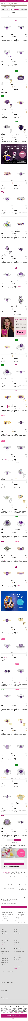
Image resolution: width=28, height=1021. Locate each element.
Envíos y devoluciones (7, 912)
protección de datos (7, 872)
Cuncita (16, 940)
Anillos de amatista (5, 958)
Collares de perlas (5, 938)
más (2, 944)
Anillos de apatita (5, 962)
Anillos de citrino (4, 964)
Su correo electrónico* (9, 861)
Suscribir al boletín (14, 864)
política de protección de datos (17, 1012)
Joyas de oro (3, 942)
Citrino (15, 936)
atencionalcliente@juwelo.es (9, 903)
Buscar (26, 6)
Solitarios (16, 959)
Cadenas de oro (4, 936)
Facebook (2, 1002)
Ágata (15, 929)
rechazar (10, 1010)
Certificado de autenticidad (7, 914)
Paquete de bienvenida (21, 922)
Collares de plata (4, 940)
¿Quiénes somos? (21, 912)
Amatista (16, 931)
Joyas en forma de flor (19, 964)
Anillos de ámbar (4, 960)
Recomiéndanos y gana (20, 920)
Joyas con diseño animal (19, 961)
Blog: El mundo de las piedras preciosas (21, 918)
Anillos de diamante (5, 951)
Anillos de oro (4, 931)
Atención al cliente (7, 916)
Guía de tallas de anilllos (7, 918)
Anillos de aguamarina (6, 956)
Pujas (15, 9)
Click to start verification (13, 866)
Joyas (2, 9)
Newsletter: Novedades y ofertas (20, 915)
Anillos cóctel (17, 955)
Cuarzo (15, 938)
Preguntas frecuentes (7, 920)
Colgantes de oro (18, 966)
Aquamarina (17, 933)
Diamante (16, 942)
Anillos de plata (4, 933)
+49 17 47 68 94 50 (7, 899)
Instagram (5, 1002)
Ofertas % (8, 9)
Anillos (2, 929)
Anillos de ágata (4, 954)
